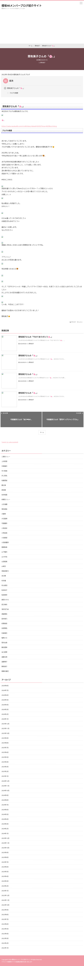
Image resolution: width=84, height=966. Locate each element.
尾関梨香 (4, 547)
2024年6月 (5, 810)
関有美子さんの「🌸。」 (16, 88)
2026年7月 (5, 690)
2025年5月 (5, 757)
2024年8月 (5, 800)
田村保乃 (4, 619)
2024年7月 (5, 805)
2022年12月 (5, 895)
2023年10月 (5, 848)
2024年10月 (5, 790)
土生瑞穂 (4, 504)
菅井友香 (4, 643)
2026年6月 (5, 695)
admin (80, 322)
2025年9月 (5, 738)
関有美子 (42, 63)
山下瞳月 (4, 552)
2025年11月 (5, 728)
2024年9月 (5, 795)
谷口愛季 (4, 652)
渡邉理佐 (4, 614)
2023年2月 (5, 886)
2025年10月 (5, 733)
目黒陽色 (4, 628)
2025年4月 (5, 762)
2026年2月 (5, 714)
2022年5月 (5, 929)
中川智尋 (4, 471)
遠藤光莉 (4, 657)
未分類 (4, 576)
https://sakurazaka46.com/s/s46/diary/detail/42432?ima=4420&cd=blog (29, 126)
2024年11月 (5, 786)
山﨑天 (4, 566)
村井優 (4, 581)
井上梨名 (4, 476)
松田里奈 (4, 595)
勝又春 (4, 485)
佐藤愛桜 (4, 480)
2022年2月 (5, 943)
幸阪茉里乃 (5, 571)
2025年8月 (5, 743)
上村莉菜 (4, 461)
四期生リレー (6, 499)
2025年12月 (5, 724)
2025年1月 (5, 776)
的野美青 (4, 623)
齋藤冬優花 (5, 671)
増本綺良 (4, 509)
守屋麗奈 (4, 523)
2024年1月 (5, 833)
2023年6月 (5, 867)
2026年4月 (5, 705)
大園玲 (4, 514)
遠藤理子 (4, 662)
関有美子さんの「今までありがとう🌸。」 (35, 337)
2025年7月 (5, 748)
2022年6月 (5, 924)
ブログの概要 (14, 93)
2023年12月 (5, 838)
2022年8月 (5, 915)
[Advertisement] (42, 28)
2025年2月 (5, 771)
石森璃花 (4, 633)
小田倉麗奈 (5, 542)
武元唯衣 (4, 604)
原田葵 (4, 490)
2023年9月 (5, 852)
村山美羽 (4, 585)
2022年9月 (5, 910)
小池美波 (4, 538)
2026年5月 (5, 700)
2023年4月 (5, 876)
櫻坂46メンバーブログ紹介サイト (22, 5)
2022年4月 (5, 934)
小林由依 (4, 533)
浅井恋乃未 (5, 609)
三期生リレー (6, 457)
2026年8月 (5, 686)
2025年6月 (5, 752)
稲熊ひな (4, 638)
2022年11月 (5, 900)
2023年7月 (5, 862)
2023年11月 (5, 843)
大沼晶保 (4, 519)
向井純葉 (4, 495)
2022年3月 (5, 938)
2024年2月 (5, 829)
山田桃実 (4, 561)
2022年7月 (5, 919)
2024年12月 (5, 781)
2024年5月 (5, 814)
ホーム (42, 432)
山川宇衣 (4, 557)
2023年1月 (5, 891)
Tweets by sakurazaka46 (10, 442)
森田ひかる (5, 600)
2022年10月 (5, 905)
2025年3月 (5, 767)
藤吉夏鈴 (4, 647)
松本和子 (4, 590)
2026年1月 (5, 719)
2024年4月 (5, 819)
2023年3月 (5, 881)
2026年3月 (5, 709)
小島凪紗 (4, 528)
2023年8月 (5, 857)
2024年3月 (5, 824)
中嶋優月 (4, 466)
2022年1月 (5, 948)
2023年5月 (5, 872)
